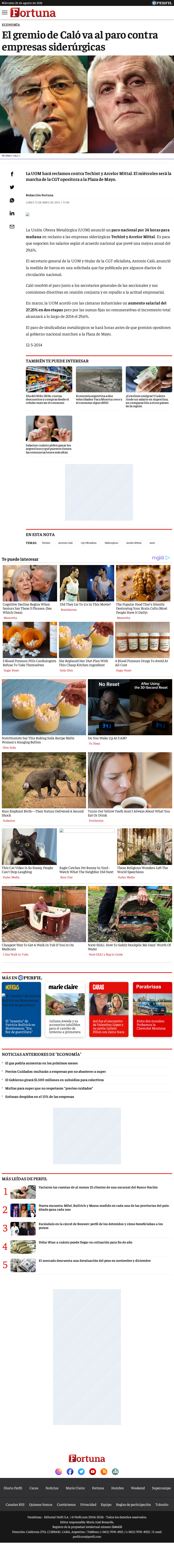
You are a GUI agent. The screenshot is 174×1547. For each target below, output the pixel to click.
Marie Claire (75, 1487)
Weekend (138, 1487)
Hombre (117, 1487)
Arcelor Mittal (133, 542)
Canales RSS (15, 1504)
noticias (21, 988)
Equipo (106, 1504)
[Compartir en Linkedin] (12, 213)
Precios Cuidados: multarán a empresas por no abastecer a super (55, 1071)
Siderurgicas (111, 542)
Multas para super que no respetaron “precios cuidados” (49, 1088)
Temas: (31, 543)
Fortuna (98, 1487)
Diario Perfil (13, 1487)
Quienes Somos (40, 1504)
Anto (152, 542)
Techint (46, 542)
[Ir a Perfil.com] (162, 3)
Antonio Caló (65, 542)
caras (108, 988)
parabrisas (152, 988)
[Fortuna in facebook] (70, 1472)
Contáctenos (66, 1504)
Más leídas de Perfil (24, 1178)
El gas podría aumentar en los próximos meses (41, 1063)
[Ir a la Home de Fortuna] (33, 12)
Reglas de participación (133, 1504)
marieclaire (65, 988)
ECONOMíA (11, 24)
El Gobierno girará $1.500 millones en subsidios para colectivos (54, 1079)
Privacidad (88, 1504)
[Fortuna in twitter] (81, 1472)
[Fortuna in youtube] (92, 1472)
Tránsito (161, 1504)
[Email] (12, 226)
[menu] (5, 12)
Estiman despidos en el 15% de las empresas (39, 1096)
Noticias (52, 1487)
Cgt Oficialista (89, 542)
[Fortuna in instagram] (58, 1472)
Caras (33, 1487)
